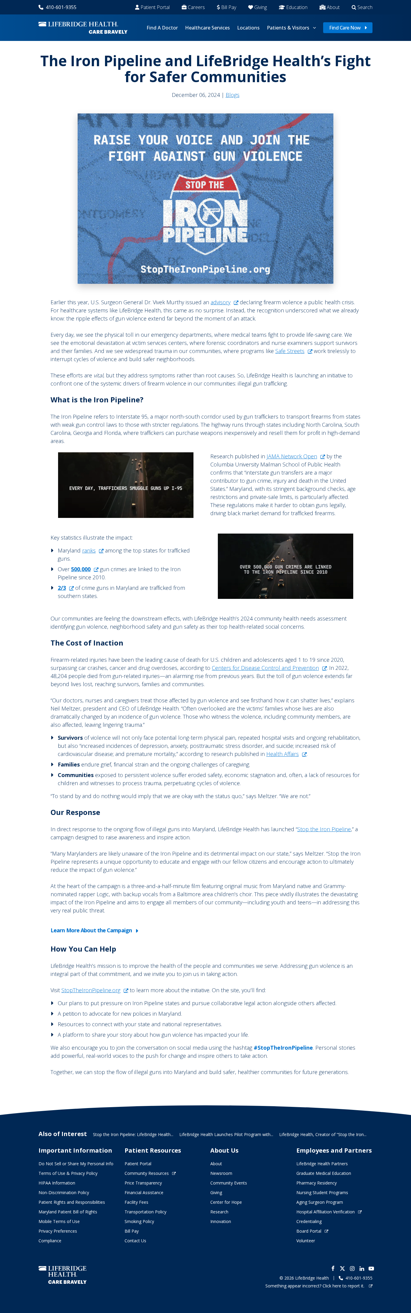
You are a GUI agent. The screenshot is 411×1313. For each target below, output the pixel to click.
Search (364, 7)
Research (219, 1212)
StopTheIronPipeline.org (90, 990)
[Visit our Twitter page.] (342, 1268)
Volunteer (305, 1240)
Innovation (220, 1221)
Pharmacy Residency (316, 1183)
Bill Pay (228, 7)
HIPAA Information (57, 1183)
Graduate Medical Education (323, 1173)
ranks (89, 550)
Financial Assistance (144, 1192)
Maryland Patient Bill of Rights (68, 1212)
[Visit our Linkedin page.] (361, 1268)
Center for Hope (226, 1202)
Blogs (232, 94)
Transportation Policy (145, 1212)
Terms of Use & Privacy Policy (68, 1173)
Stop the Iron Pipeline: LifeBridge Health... (133, 1134)
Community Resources (147, 1173)
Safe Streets (289, 351)
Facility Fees (136, 1202)
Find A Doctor (162, 27)
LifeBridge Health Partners (322, 1163)
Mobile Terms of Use (59, 1221)
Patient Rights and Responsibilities (72, 1202)
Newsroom (221, 1173)
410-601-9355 (61, 7)
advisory (220, 302)
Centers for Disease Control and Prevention (265, 667)
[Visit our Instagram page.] (352, 1268)
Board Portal (308, 1231)
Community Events (228, 1183)
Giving (260, 7)
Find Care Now (345, 27)
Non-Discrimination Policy (64, 1192)
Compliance (50, 1240)
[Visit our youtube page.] (371, 1268)
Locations (248, 27)
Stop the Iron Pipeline (324, 829)
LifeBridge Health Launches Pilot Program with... (226, 1134)
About (333, 7)
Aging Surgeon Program (319, 1202)
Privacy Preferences (58, 1231)
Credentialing (309, 1221)
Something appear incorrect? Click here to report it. (315, 1286)
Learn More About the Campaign (91, 930)
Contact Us (135, 1240)
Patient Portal (155, 7)
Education (296, 7)
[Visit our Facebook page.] (333, 1268)
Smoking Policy (139, 1221)
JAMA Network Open (292, 456)
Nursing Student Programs (322, 1192)
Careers (196, 7)
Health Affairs (282, 753)
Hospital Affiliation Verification (325, 1212)
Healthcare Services (207, 27)
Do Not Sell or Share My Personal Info (76, 1163)
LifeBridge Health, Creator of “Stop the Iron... (322, 1134)
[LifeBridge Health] (63, 1275)
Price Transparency (143, 1183)
